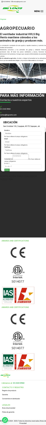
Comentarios (8, 159)
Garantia (5, 394)
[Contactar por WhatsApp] (5, 420)
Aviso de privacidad (8, 408)
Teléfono (7, 147)
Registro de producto (9, 390)
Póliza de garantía (8, 412)
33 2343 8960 (5, 109)
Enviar (7, 170)
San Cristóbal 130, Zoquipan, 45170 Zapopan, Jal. (21, 126)
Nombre (7, 130)
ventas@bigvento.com (19, 1)
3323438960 (6, 1)
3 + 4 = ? (6, 163)
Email (6, 139)
